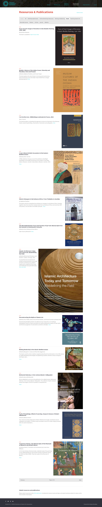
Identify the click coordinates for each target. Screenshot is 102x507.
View (38, 34)
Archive (36, 22)
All (25, 18)
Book (67, 18)
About (48, 4)
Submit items (80, 12)
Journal (41, 22)
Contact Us (7, 504)
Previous (23, 480)
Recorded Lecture (24, 22)
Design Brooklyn (93, 504)
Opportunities (86, 4)
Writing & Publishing (60, 18)
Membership (57, 4)
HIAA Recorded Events (33, 18)
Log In (95, 4)
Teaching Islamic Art (75, 18)
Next (80, 480)
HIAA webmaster (38, 493)
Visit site (21, 267)
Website (46, 22)
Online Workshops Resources (46, 18)
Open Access (33, 34)
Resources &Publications (76, 4)
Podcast (31, 22)
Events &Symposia (66, 4)
